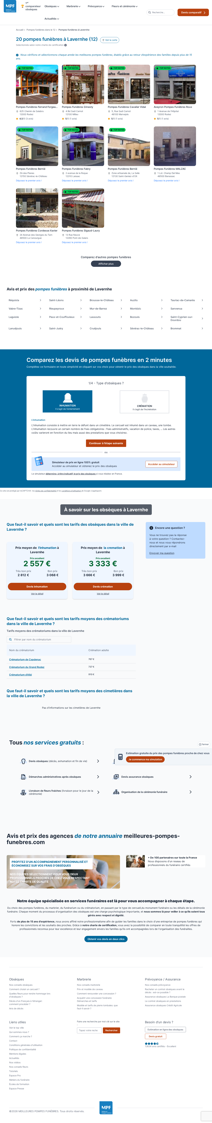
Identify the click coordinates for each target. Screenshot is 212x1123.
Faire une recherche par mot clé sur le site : (98, 1023)
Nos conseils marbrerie (88, 985)
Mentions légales (17, 1053)
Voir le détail (48, 593)
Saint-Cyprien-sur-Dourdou (182, 318)
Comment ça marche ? (20, 1036)
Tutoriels (13, 1071)
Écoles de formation (19, 1084)
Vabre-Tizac (16, 308)
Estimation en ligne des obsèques (167, 1029)
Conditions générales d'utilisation (25, 1045)
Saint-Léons (56, 300)
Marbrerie (73, 6)
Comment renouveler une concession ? (96, 993)
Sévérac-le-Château (142, 328)
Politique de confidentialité (22, 1049)
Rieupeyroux (56, 308)
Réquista (14, 300)
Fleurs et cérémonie (124, 6)
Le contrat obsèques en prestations (163, 1001)
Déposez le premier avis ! (29, 180)
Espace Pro (15, 1075)
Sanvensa (176, 308)
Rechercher (112, 1030)
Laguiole (14, 316)
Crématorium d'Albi (20, 674)
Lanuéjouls (15, 328)
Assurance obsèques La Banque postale (165, 996)
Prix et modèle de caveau (90, 989)
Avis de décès (16, 1008)
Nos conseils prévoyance (157, 985)
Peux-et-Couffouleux (61, 316)
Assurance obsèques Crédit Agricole (163, 1005)
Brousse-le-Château (102, 300)
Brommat (176, 328)
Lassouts (95, 316)
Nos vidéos (14, 1062)
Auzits (134, 300)
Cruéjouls (95, 328)
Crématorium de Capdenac (25, 659)
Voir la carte (111, 40)
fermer (205, 744)
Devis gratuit (155, 1036)
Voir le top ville (16, 1027)
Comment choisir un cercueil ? (24, 989)
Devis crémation (103, 586)
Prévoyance (95, 6)
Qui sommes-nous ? (19, 1032)
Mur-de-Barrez (98, 308)
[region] (71, 662)
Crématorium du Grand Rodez (26, 667)
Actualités (51, 18)
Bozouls (135, 316)
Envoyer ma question (161, 553)
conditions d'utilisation (71, 491)
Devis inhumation (37, 586)
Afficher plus (106, 263)
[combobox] (160, 12)
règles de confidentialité (45, 491)
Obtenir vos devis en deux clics (106, 939)
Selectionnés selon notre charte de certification (41, 44)
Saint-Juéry (56, 328)
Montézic (135, 308)
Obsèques (51, 6)
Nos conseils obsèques (20, 985)
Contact (13, 1040)
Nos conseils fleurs (18, 1066)
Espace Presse (16, 1088)
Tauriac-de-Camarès (183, 300)
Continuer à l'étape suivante (106, 443)
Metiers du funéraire (19, 1079)
